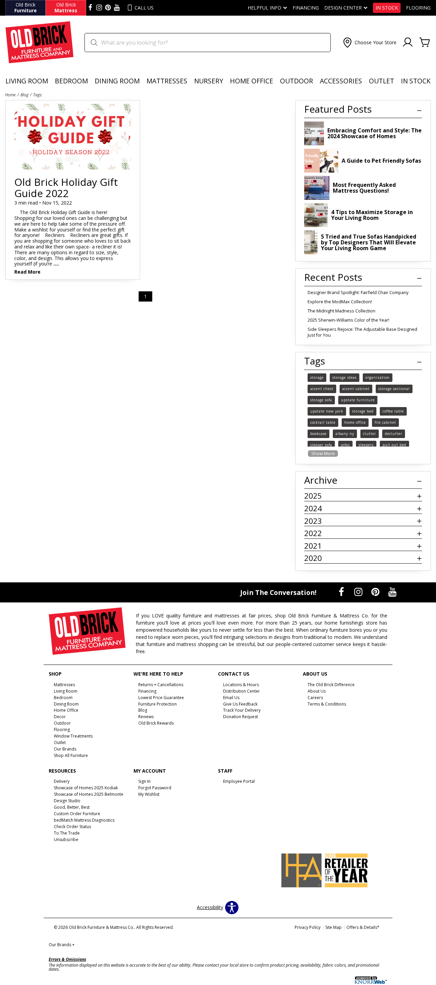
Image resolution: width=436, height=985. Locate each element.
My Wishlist (148, 794)
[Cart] (425, 42)
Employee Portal (239, 781)
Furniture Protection (157, 704)
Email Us (231, 697)
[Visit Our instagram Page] (99, 8)
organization (377, 377)
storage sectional (394, 388)
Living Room (26, 80)
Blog (24, 94)
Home (10, 94)
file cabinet (385, 422)
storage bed (363, 411)
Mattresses (166, 80)
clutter (369, 433)
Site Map (333, 927)
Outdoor (296, 80)
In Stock (387, 7)
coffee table (393, 411)
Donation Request (240, 717)
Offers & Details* (362, 927)
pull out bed (394, 444)
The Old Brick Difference (331, 685)
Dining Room (117, 80)
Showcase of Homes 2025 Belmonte (88, 794)
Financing (306, 7)
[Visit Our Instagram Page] (359, 591)
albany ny (345, 433)
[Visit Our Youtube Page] (392, 591)
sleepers (366, 444)
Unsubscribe (66, 839)
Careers (315, 697)
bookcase (318, 433)
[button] (369, 42)
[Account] (408, 42)
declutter (393, 433)
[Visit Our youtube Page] (117, 8)
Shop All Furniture (71, 755)
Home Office (251, 80)
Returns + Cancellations (160, 685)
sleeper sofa (321, 444)
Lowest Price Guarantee (161, 697)
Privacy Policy (308, 927)
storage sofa (321, 400)
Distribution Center (241, 691)
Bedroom (71, 80)
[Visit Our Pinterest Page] (376, 591)
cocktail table (323, 422)
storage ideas (344, 377)
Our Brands (62, 945)
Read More (27, 272)
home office (355, 422)
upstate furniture (358, 400)
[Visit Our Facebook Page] (342, 591)
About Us (317, 691)
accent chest (321, 388)
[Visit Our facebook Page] (90, 8)
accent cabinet (356, 388)
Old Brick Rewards (156, 723)
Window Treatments (73, 736)
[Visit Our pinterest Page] (108, 8)
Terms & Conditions (327, 704)
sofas (345, 444)
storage (317, 377)
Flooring (418, 7)
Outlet (381, 80)
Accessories (341, 80)
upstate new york (326, 411)
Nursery (208, 80)
